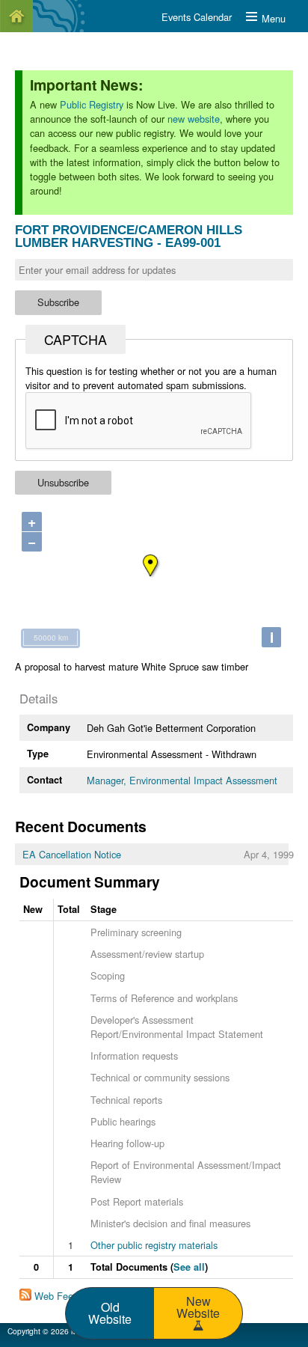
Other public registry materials (154, 1245)
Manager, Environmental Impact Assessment (182, 780)
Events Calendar (196, 17)
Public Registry (91, 104)
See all (189, 1267)
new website (193, 119)
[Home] (16, 16)
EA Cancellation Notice (71, 854)
